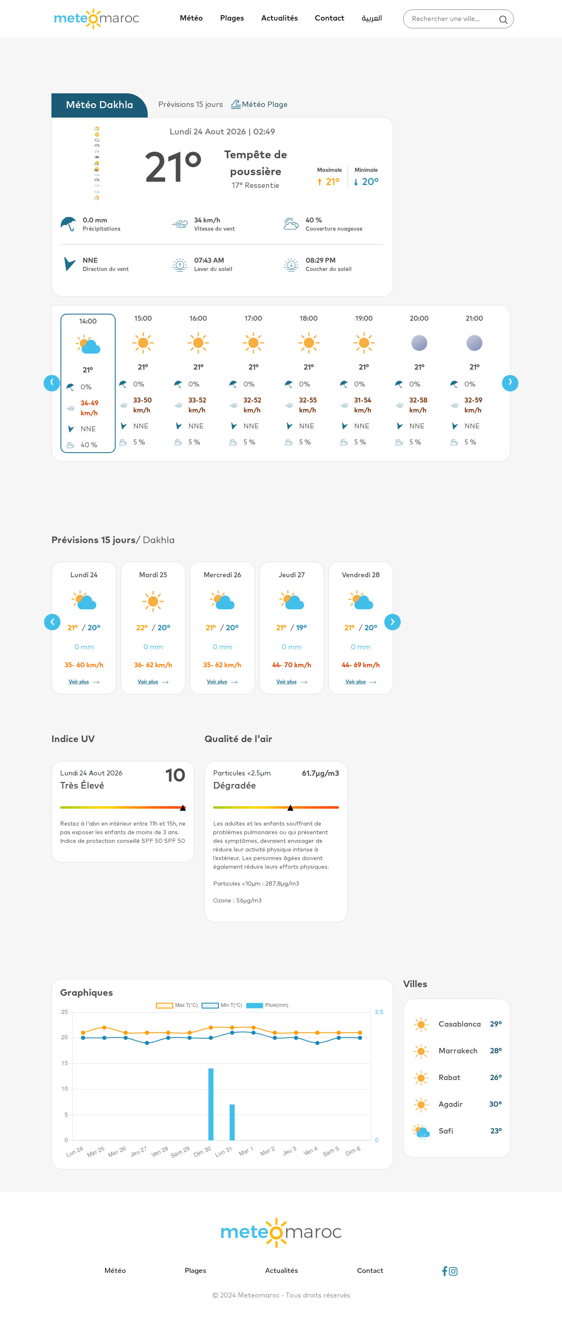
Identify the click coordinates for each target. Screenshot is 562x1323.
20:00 (419, 318)
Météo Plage (265, 105)
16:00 (198, 318)
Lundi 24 (84, 575)
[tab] (101, 105)
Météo (191, 18)
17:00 (253, 318)
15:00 (143, 318)
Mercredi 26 (222, 575)
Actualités (279, 18)
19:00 (364, 318)
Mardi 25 (153, 575)
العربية (372, 19)
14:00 (88, 321)
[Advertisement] (281, 496)
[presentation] (52, 383)
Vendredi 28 (361, 575)
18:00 (309, 318)
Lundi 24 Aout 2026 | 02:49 (222, 132)
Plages (232, 18)
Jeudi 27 (292, 575)
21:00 (474, 318)
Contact (329, 18)
